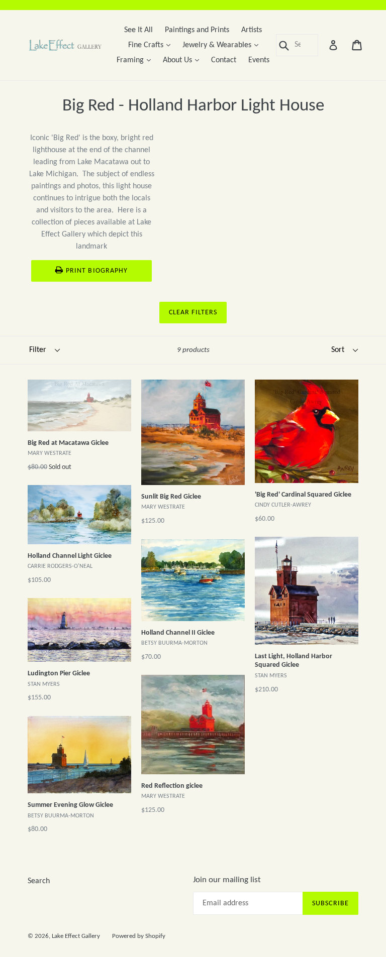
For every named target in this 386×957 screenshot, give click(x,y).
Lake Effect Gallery (76, 936)
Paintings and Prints (197, 30)
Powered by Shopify (138, 936)
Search (39, 881)
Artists (251, 30)
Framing (136, 60)
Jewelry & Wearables (222, 45)
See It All (138, 30)
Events (258, 60)
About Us (183, 60)
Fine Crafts (151, 45)
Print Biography (97, 271)
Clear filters (193, 312)
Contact (223, 60)
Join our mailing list (227, 880)
